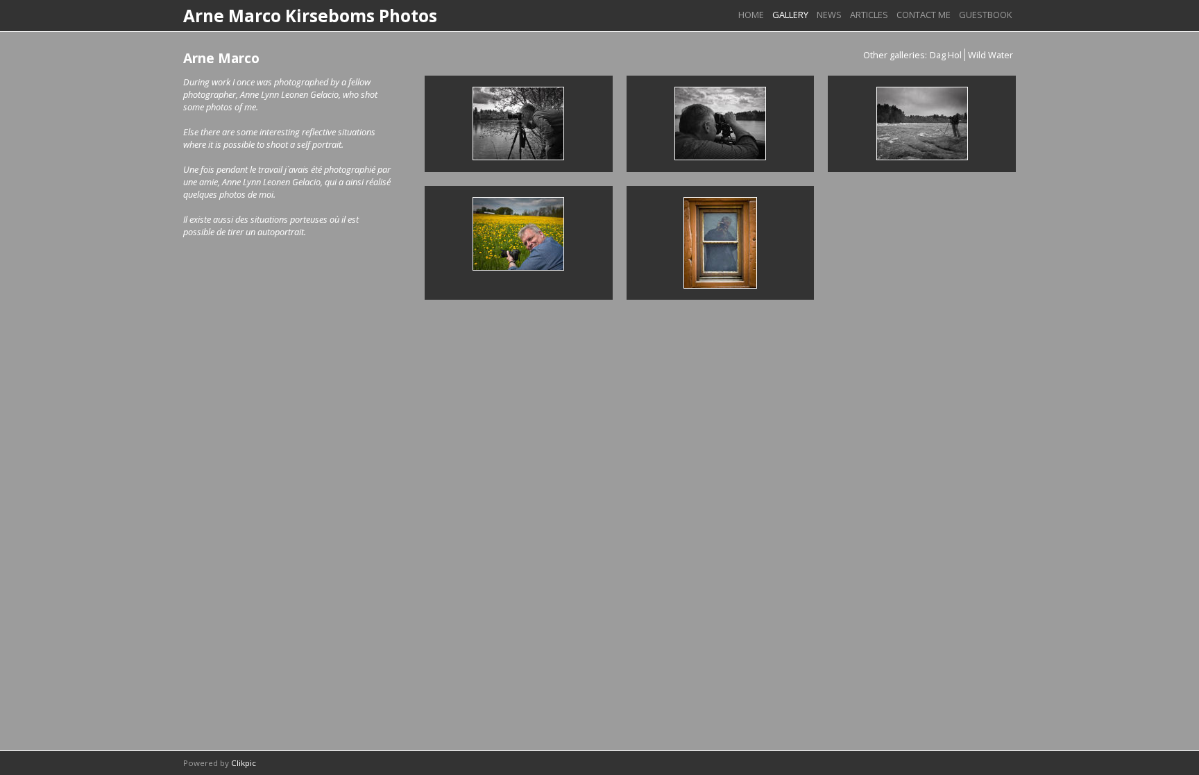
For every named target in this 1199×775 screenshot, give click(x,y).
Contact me (923, 14)
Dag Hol (946, 55)
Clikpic (243, 763)
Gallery (790, 14)
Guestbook (985, 14)
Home (751, 14)
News (829, 14)
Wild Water (990, 55)
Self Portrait (720, 242)
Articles (869, 14)
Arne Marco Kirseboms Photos (310, 15)
